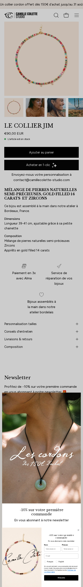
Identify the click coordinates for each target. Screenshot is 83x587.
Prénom (65, 545)
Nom (46, 545)
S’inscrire (61, 578)
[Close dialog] (78, 530)
